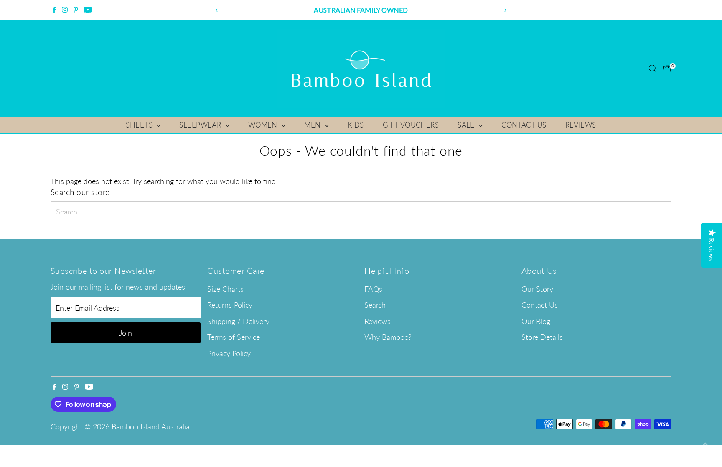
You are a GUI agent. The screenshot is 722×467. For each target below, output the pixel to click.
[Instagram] (65, 10)
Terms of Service (233, 337)
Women (264, 124)
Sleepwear (201, 124)
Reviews (580, 124)
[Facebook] (54, 10)
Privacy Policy (229, 353)
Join (125, 332)
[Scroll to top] (705, 444)
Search (375, 304)
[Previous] (216, 10)
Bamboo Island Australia (151, 426)
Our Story (537, 288)
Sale (467, 124)
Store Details (542, 337)
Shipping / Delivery (238, 321)
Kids (356, 124)
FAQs (373, 288)
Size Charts (225, 288)
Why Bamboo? (388, 337)
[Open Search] (652, 68)
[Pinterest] (75, 10)
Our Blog (535, 321)
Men (313, 124)
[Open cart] (667, 68)
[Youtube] (87, 10)
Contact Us (523, 124)
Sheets (140, 124)
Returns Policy (229, 304)
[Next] (505, 10)
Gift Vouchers (411, 124)
